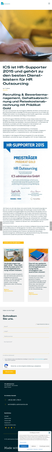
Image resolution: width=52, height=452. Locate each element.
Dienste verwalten (23, 442)
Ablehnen (34, 446)
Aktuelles (5, 90)
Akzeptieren (23, 446)
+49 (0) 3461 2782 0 (14, 400)
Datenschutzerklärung (39, 359)
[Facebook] (5, 427)
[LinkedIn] (11, 427)
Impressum (40, 449)
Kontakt (6, 416)
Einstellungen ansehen (44, 446)
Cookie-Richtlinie (30, 449)
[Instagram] (8, 427)
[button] (49, 432)
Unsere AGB (7, 420)
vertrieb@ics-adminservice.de (18, 404)
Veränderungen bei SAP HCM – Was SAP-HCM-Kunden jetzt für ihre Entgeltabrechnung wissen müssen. (13, 267)
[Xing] (14, 427)
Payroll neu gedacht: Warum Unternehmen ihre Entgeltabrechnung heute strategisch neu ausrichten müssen (38, 268)
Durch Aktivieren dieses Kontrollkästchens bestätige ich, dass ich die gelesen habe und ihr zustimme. (26, 359)
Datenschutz (35, 449)
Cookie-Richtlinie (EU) (10, 425)
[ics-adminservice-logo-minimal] (5, 3)
